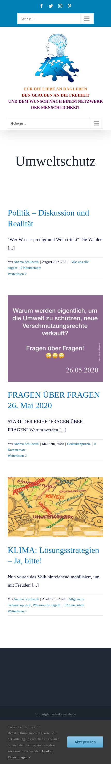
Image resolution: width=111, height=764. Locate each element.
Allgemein (76, 599)
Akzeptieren (85, 742)
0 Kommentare (31, 268)
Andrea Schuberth (26, 262)
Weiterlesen (16, 274)
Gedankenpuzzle (79, 444)
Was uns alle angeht (46, 605)
